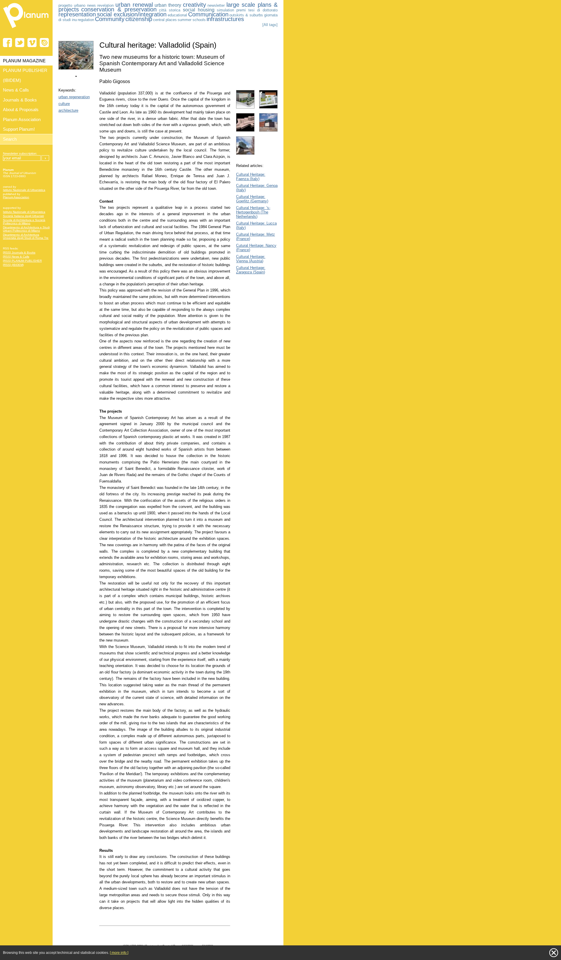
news (91, 5)
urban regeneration (74, 97)
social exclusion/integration (132, 14)
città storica (169, 10)
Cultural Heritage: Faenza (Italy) (250, 176)
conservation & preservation (119, 9)
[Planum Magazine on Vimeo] (32, 42)
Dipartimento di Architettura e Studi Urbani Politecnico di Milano (26, 229)
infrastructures (225, 19)
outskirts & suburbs (246, 15)
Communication (208, 14)
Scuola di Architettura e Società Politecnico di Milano (24, 221)
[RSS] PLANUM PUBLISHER (22, 260)
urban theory (168, 5)
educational (177, 15)
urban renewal (134, 4)
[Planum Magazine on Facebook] (7, 42)
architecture (68, 110)
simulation (225, 10)
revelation (105, 5)
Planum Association (16, 197)
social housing (198, 9)
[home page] (26, 29)
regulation (86, 20)
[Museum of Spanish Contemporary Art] (76, 68)
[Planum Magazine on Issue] (44, 42)
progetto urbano (71, 5)
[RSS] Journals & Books (19, 252)
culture (64, 103)
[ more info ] (119, 953)
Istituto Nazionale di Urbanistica (24, 190)
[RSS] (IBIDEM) (13, 264)
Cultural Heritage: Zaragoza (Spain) (250, 270)
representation (77, 14)
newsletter (216, 5)
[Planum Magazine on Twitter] (19, 42)
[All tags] (270, 25)
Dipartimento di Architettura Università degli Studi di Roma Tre (26, 236)
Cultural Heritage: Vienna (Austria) (250, 258)
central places (165, 20)
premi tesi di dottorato (257, 10)
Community (109, 19)
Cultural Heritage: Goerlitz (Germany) (252, 198)
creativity (194, 4)
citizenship (138, 19)
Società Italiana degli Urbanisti (23, 216)
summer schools (192, 20)
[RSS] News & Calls (16, 256)
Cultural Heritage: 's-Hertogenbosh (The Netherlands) (253, 212)
